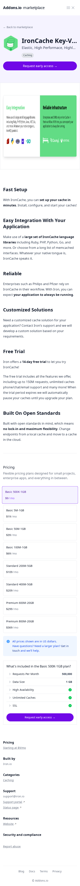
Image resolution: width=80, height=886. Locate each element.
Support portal (12, 802)
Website (8, 824)
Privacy (57, 871)
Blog (21, 871)
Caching (8, 780)
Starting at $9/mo (14, 748)
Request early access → (40, 66)
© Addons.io (40, 880)
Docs (32, 871)
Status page (11, 807)
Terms (44, 871)
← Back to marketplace (18, 27)
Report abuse (12, 846)
